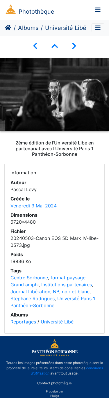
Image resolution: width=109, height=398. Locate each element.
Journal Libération (30, 291)
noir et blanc (76, 291)
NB (56, 291)
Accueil (8, 27)
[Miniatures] (54, 45)
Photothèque (36, 11)
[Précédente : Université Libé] (35, 45)
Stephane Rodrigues (32, 298)
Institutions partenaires (66, 284)
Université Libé (57, 322)
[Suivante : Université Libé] (74, 45)
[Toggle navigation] (98, 10)
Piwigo (54, 395)
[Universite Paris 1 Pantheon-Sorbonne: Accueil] (55, 355)
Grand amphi (24, 284)
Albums (28, 27)
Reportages (23, 322)
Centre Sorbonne (29, 278)
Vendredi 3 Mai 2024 (33, 206)
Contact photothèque (54, 383)
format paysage (68, 278)
